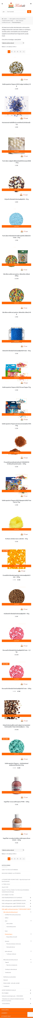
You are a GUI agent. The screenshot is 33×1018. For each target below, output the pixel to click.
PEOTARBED (5, 993)
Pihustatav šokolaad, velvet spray (13, 943)
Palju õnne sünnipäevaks (11, 965)
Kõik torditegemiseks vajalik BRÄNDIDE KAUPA (14, 900)
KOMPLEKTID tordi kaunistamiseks (13, 914)
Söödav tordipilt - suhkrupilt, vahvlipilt (11, 983)
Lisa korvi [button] (16, 74)
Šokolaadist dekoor (10, 947)
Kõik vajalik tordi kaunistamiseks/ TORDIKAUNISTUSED (16, 909)
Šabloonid (5, 980)
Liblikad (6, 917)
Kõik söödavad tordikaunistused (10, 912)
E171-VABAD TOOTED (8, 894)
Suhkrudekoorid (8, 951)
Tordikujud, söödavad (11, 954)
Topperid (7, 962)
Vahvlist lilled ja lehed (11, 926)
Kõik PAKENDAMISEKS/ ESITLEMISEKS (12, 897)
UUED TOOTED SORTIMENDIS (10, 869)
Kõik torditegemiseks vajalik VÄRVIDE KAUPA (13, 906)
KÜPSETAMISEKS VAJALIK (9, 990)
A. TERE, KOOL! (6, 884)
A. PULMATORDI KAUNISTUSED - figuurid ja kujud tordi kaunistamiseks (16, 880)
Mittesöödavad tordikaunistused (10, 959)
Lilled (6, 921)
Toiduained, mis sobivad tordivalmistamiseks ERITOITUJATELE (13, 999)
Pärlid (6, 931)
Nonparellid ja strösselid (11, 937)
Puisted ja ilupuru (8, 934)
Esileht (5, 18)
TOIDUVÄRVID (6, 1003)
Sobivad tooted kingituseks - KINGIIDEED (12, 996)
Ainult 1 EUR (5, 887)
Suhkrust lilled (9, 923)
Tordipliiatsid (6, 986)
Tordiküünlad (8, 972)
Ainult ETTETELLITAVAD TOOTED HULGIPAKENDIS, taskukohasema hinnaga (15, 890)
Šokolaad (7, 941)
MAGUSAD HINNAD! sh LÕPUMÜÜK (11, 873)
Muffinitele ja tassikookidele (9, 977)
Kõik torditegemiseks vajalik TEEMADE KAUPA (13, 903)
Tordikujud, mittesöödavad (11, 969)
